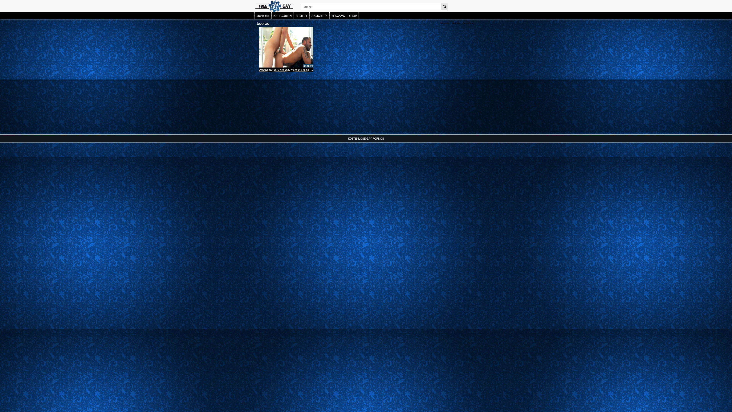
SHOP (353, 15)
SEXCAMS (338, 15)
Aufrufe (456, 23)
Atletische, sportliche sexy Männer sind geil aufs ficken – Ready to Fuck (301, 69)
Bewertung (468, 23)
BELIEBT (301, 15)
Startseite (263, 15)
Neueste (445, 23)
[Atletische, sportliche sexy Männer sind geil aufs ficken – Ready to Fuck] (286, 47)
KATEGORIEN (283, 15)
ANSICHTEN (319, 15)
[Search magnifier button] (444, 6)
